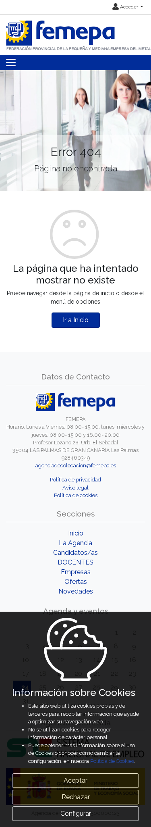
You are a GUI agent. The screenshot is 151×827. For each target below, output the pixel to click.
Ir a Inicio (76, 320)
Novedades (75, 591)
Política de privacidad (75, 480)
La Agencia (75, 543)
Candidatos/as (75, 552)
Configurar (75, 813)
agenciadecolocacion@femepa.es (75, 465)
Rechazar (76, 797)
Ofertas (75, 581)
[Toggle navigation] (11, 62)
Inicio (75, 533)
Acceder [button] (129, 7)
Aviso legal (75, 488)
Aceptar (75, 780)
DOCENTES (75, 562)
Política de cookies (75, 495)
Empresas (76, 572)
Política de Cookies (112, 761)
